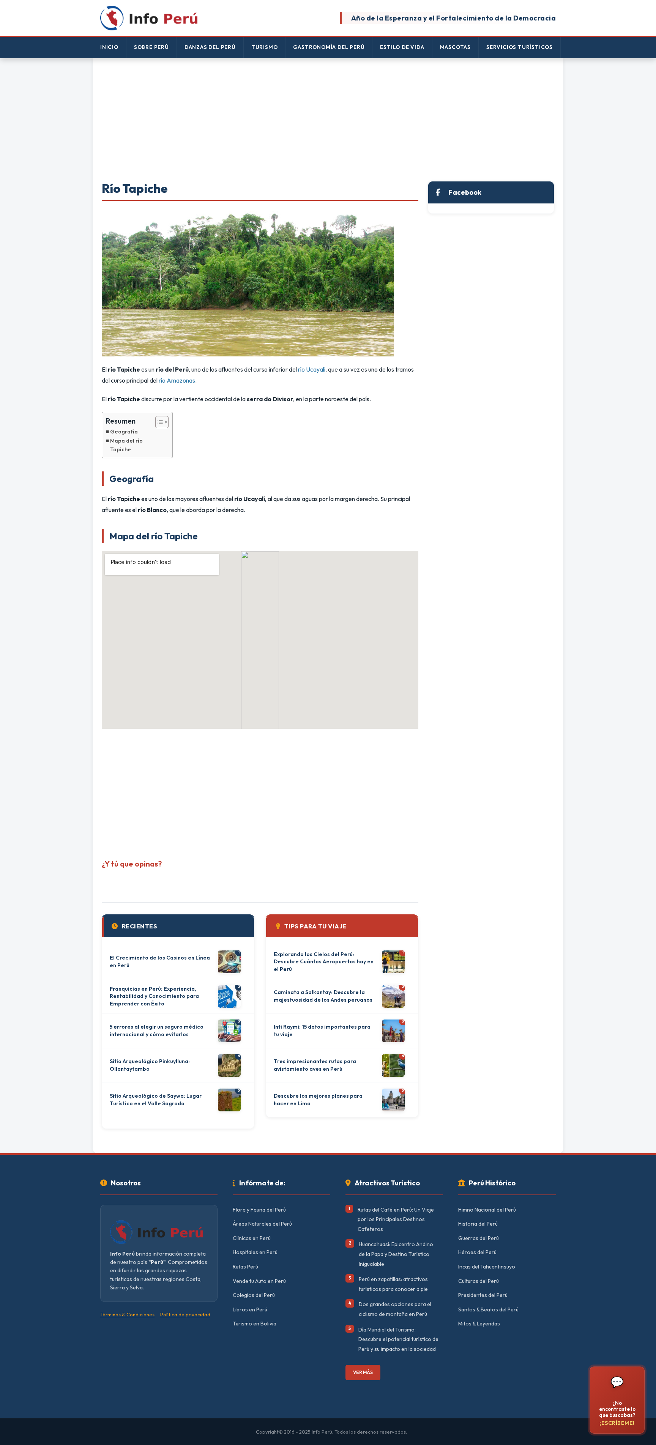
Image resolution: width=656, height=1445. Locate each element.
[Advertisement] (328, 120)
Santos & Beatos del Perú (488, 1309)
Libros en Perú (250, 1309)
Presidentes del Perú (483, 1295)
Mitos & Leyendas (479, 1323)
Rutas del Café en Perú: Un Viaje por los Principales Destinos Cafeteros (396, 1219)
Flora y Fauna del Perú (259, 1209)
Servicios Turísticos (519, 47)
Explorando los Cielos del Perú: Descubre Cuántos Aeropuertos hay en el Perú (324, 961)
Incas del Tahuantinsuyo (486, 1266)
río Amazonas (177, 380)
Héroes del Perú (477, 1252)
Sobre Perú (151, 47)
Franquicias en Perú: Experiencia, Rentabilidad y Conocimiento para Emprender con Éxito (154, 996)
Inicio (109, 47)
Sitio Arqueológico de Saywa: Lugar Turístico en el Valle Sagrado (156, 1099)
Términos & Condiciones (127, 1314)
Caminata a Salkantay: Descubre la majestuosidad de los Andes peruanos (323, 996)
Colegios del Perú (254, 1295)
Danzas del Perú (210, 47)
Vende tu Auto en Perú (259, 1281)
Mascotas (455, 47)
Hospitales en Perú (255, 1252)
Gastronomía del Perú (328, 47)
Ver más (363, 1372)
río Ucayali (311, 369)
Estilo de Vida (402, 47)
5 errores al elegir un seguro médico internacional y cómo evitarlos (156, 1030)
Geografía (124, 431)
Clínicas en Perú (252, 1238)
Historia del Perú (478, 1223)
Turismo (264, 47)
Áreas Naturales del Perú (262, 1223)
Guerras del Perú (478, 1238)
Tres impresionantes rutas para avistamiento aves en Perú (315, 1065)
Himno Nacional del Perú (487, 1209)
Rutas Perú (245, 1266)
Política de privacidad (185, 1314)
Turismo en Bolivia (254, 1323)
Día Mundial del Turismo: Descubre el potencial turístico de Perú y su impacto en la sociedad (398, 1339)
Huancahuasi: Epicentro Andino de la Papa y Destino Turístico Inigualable (396, 1254)
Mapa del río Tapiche (126, 445)
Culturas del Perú (478, 1281)
